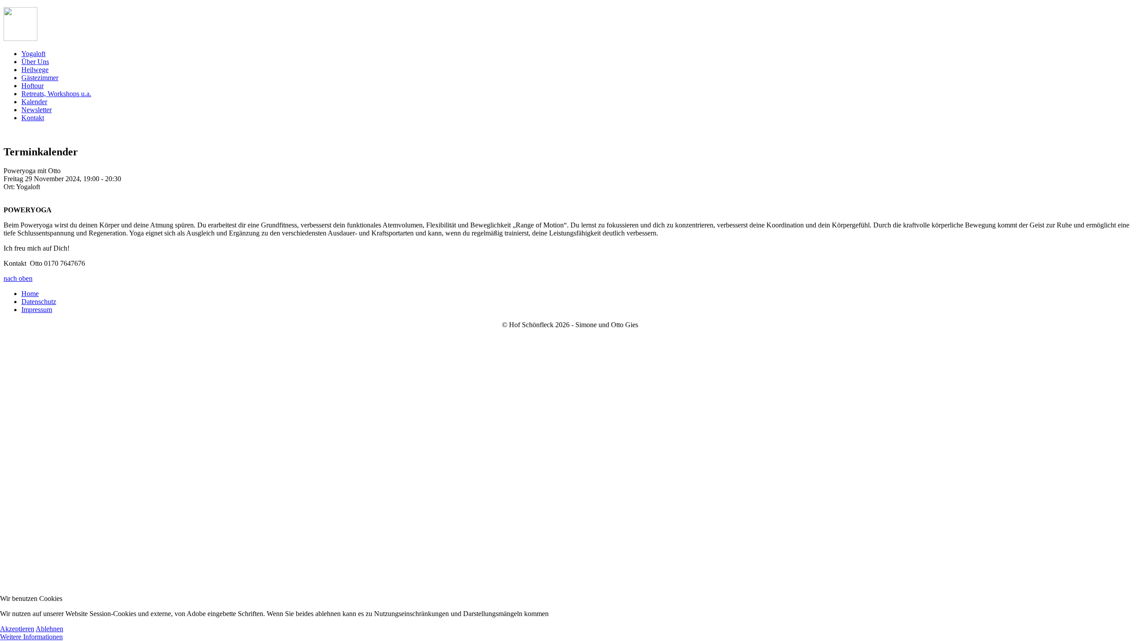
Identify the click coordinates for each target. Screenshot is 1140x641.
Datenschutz (38, 301)
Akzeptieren (17, 629)
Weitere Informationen (31, 637)
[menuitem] (33, 53)
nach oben (18, 278)
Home (30, 293)
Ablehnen (49, 629)
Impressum (36, 309)
